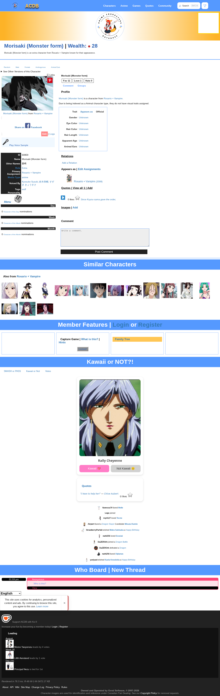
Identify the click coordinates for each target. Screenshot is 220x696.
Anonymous (38, 579)
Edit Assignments (89, 169)
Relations (67, 156)
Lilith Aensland (21, 658)
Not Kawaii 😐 (126, 468)
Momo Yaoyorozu (23, 647)
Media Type (14, 177)
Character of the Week (12, 223)
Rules (64, 687)
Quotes (149, 5)
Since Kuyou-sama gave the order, (98, 199)
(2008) (99, 181)
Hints (62, 342)
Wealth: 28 (83, 46)
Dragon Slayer (108, 524)
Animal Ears (55, 67)
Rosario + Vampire (43, 113)
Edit (44, 134)
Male (17, 67)
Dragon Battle (122, 542)
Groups (82, 85)
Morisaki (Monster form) (33, 46)
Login (121, 324)
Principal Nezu (21, 669)
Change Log (38, 687)
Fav (66, 80)
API (12, 687)
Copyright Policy (148, 693)
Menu (7, 201)
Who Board (91, 570)
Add (89, 188)
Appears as (86, 111)
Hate (88, 80)
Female (27, 67)
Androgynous (41, 67)
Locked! (83, 349)
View (34, 588)
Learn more (42, 606)
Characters (109, 5)
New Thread (128, 570)
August (9, 638)
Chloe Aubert (111, 493)
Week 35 (10, 649)
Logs (52, 134)
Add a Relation (69, 162)
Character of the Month (12, 234)
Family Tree (122, 339)
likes (71, 199)
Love (77, 80)
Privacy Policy (53, 687)
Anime (124, 5)
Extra (24, 168)
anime (25, 177)
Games (136, 5)
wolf (24, 189)
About (5, 687)
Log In (204, 5)
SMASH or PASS (12, 371)
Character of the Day (11, 212)
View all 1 (79, 188)
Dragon (123, 548)
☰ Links (51, 75)
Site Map (25, 687)
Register (150, 324)
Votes (48, 371)
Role (17, 168)
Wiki (17, 687)
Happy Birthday (132, 530)
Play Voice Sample (18, 145)
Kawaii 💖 (94, 468)
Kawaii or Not (33, 371)
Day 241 (10, 660)
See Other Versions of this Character (22, 71)
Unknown (83, 117)
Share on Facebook (28, 127)
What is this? (89, 339)
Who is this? (40, 583)
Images (65, 207)
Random (7, 67)
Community (164, 5)
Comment (68, 85)
